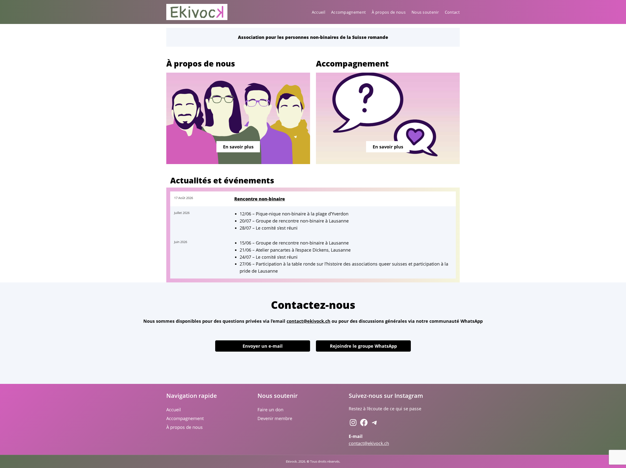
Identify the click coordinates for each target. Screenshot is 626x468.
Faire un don (270, 409)
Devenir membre (274, 418)
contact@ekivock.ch (308, 321)
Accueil (173, 409)
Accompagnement (185, 418)
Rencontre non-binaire (259, 199)
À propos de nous (184, 427)
